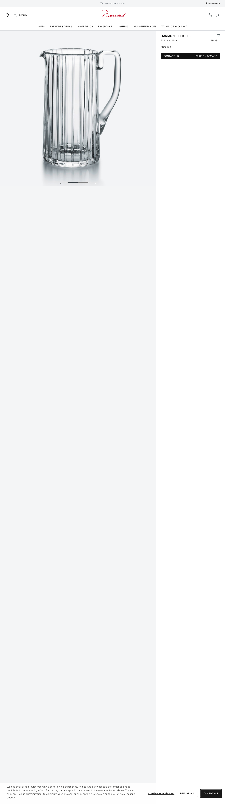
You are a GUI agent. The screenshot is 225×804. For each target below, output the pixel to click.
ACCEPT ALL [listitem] (211, 793)
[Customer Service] (211, 15)
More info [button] (166, 46)
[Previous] (60, 183)
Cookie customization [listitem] (161, 793)
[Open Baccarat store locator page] (7, 15)
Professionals (213, 3)
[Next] (95, 183)
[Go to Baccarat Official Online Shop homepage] (112, 15)
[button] (218, 15)
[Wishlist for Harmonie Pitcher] (218, 36)
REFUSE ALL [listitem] (187, 793)
